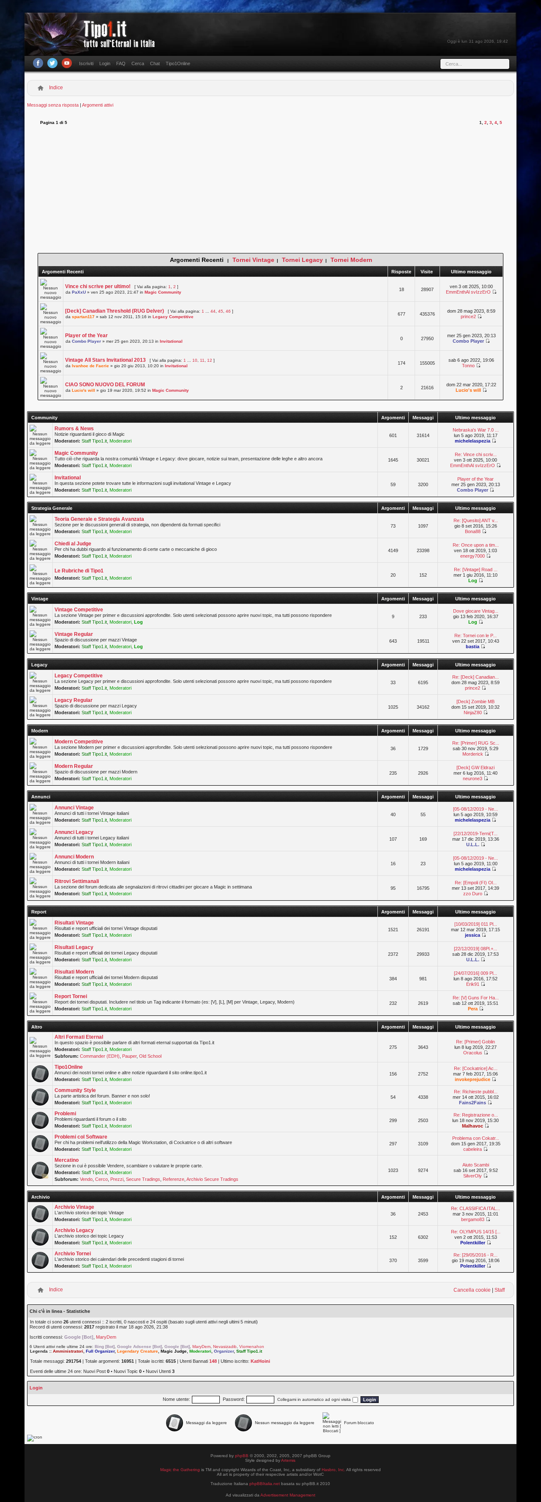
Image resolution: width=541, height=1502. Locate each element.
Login (104, 63)
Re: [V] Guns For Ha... (476, 997)
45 (220, 311)
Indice (56, 88)
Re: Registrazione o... (476, 1114)
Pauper (129, 1056)
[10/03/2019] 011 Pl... (475, 924)
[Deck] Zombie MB (475, 701)
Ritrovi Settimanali (77, 881)
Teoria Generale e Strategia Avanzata (99, 519)
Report (38, 911)
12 (209, 360)
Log (472, 580)
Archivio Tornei (73, 1254)
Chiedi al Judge (73, 544)
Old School (150, 1056)
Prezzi (116, 1179)
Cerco (101, 1179)
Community (44, 417)
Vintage (39, 598)
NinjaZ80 (473, 712)
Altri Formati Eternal (79, 1037)
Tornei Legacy (302, 259)
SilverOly (472, 1175)
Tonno (468, 365)
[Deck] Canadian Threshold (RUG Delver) (114, 311)
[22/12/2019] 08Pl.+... (475, 948)
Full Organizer (100, 1351)
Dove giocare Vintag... (475, 610)
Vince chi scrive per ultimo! (98, 286)
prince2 (468, 316)
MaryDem (106, 1337)
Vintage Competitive (79, 610)
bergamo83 (472, 1219)
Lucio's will (83, 390)
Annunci (40, 796)
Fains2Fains (472, 1102)
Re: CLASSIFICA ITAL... (475, 1208)
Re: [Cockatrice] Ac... (475, 1068)
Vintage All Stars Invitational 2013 (105, 360)
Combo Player (86, 341)
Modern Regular (74, 766)
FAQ (121, 63)
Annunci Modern (74, 857)
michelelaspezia (472, 440)
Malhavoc (472, 1125)
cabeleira (472, 1149)
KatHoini (260, 1361)
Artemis (288, 1460)
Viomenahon (251, 1346)
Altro (36, 1026)
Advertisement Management (287, 1495)
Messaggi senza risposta (53, 104)
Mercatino (67, 1160)
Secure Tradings (143, 1179)
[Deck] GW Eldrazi (475, 767)
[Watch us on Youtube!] (67, 63)
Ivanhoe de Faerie (90, 365)
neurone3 (472, 778)
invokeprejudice (472, 1079)
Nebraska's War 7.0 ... (476, 429)
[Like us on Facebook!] (38, 63)
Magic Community (163, 292)
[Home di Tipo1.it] (92, 44)
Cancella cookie (472, 1290)
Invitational (171, 341)
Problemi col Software (81, 1137)
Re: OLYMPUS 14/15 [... (475, 1231)
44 (213, 311)
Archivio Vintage (74, 1207)
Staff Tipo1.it (94, 440)
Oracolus (472, 1052)
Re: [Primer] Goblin (475, 1041)
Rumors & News (74, 429)
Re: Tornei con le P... (475, 635)
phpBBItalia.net (264, 1483)
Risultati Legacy (74, 947)
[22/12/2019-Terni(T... (475, 833)
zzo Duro (472, 893)
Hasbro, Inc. (333, 1469)
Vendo (86, 1179)
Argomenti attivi (97, 104)
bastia (472, 646)
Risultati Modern (74, 972)
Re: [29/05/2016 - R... (475, 1254)
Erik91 (472, 984)
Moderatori (120, 440)
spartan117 (83, 316)
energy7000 (472, 555)
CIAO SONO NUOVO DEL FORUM (105, 385)
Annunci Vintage (74, 808)
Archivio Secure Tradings (212, 1179)
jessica (472, 935)
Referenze (173, 1179)
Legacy (39, 664)
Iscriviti (86, 63)
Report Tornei (71, 996)
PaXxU (79, 292)
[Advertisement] (271, 189)
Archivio (40, 1196)
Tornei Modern (351, 259)
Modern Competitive (79, 742)
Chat (155, 63)
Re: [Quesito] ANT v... (476, 520)
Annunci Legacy (74, 832)
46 (228, 311)
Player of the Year (86, 335)
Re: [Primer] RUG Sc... (475, 742)
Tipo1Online (178, 63)
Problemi (65, 1114)
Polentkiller (472, 1242)
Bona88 (473, 531)
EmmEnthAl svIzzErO (468, 291)
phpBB (242, 1455)
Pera (473, 1008)
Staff (500, 1290)
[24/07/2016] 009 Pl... (475, 973)
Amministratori (68, 1351)
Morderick (472, 754)
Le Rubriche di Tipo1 (79, 571)
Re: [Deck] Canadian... (475, 676)
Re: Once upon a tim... (476, 544)
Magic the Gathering (180, 1469)
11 (202, 360)
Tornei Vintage (253, 259)
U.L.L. (472, 844)
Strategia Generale (51, 508)
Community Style (75, 1090)
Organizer (224, 1351)
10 (194, 360)
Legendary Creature (137, 1351)
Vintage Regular (74, 634)
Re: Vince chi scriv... (476, 454)
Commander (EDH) (100, 1056)
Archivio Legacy (74, 1230)
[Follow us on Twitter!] (52, 63)
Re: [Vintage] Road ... (475, 569)
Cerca (137, 63)
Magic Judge (174, 1351)
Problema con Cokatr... (475, 1138)
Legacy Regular (74, 700)
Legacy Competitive (173, 316)
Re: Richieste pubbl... (475, 1091)
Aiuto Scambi (475, 1164)
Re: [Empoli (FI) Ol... (476, 882)
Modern (39, 730)
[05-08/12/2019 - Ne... (475, 809)
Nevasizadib (225, 1346)
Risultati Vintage (74, 923)
